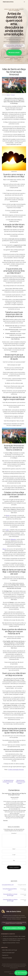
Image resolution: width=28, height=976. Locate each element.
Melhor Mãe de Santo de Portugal (9, 950)
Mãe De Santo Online (8, 2)
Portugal (13, 94)
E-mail (14, 854)
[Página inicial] (3, 911)
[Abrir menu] (24, 2)
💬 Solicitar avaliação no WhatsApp (14, 928)
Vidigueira (13, 539)
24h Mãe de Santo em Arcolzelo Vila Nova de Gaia (8, 782)
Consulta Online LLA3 (7, 884)
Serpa (7, 515)
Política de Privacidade (7, 957)
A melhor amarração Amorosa (16, 769)
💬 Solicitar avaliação (14, 52)
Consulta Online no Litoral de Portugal (10, 894)
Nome (14, 849)
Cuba (7, 530)
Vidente (8, 94)
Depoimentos (5, 955)
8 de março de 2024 (15, 797)
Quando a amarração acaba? (8, 952)
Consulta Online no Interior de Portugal (10, 900)
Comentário (14, 833)
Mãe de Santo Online (13, 911)
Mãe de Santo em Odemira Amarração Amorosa (20, 782)
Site (14, 860)
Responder (5, 820)
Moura (4, 549)
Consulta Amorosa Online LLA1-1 (10, 889)
